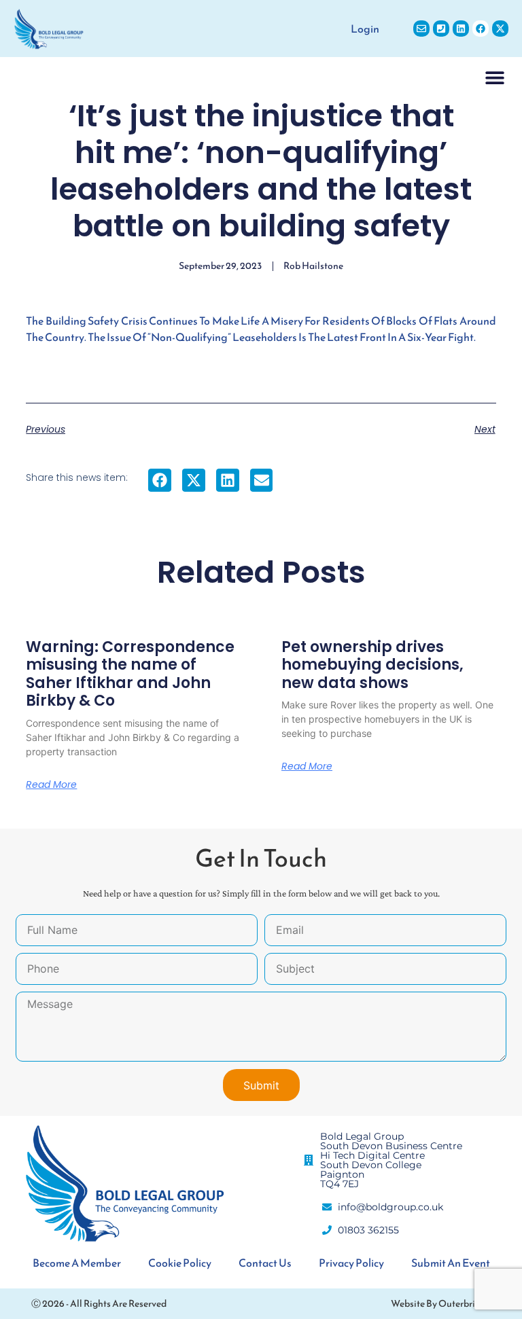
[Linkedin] (461, 28)
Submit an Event (450, 1262)
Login (365, 28)
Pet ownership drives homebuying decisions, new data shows (372, 664)
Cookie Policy (179, 1262)
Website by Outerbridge (441, 1304)
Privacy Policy (351, 1262)
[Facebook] (480, 28)
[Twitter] (500, 28)
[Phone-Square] (441, 28)
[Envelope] (421, 28)
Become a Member (77, 1262)
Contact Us (265, 1262)
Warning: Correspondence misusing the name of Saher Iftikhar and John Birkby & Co (130, 673)
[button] (494, 77)
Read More (51, 784)
